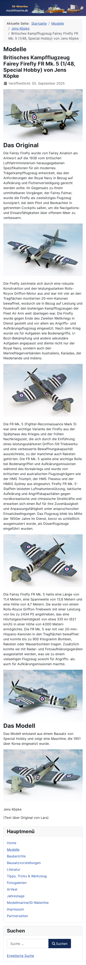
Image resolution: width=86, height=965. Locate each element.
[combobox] (28, 943)
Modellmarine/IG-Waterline (28, 903)
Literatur (13, 869)
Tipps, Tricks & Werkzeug (27, 876)
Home (11, 843)
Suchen (61, 944)
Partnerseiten (17, 916)
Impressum (15, 909)
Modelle (13, 849)
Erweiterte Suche (20, 956)
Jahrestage (15, 896)
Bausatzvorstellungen (24, 863)
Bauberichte (16, 856)
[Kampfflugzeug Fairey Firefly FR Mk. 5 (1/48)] (43, 115)
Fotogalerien (17, 883)
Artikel (12, 889)
